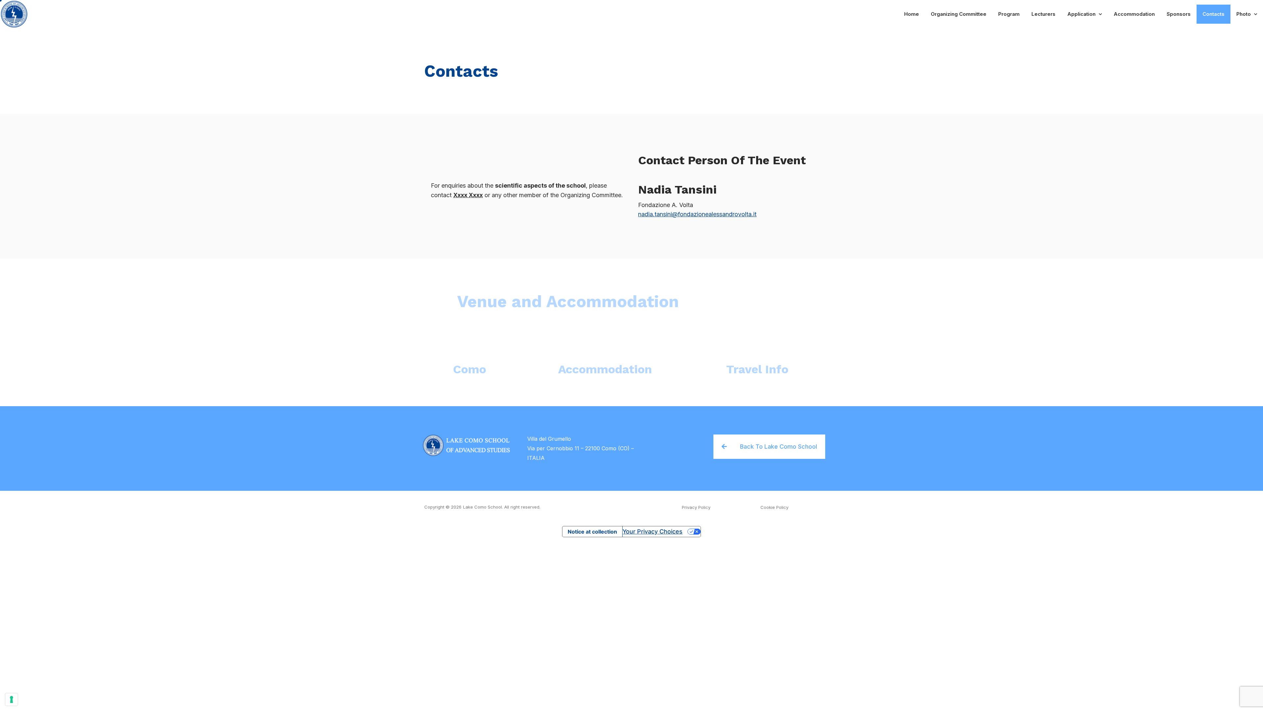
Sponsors (1179, 14)
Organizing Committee (958, 14)
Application (1081, 14)
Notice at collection (592, 531)
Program (1009, 14)
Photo (1243, 14)
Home (911, 14)
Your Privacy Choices (652, 531)
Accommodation (1134, 14)
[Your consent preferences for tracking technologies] (11, 699)
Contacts (1213, 14)
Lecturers (1043, 14)
